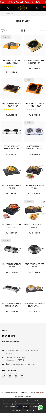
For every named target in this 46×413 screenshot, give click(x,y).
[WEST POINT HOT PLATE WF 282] (11, 249)
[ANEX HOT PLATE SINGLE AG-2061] (34, 170)
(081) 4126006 (19, 357)
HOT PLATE (9, 14)
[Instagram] (10, 375)
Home (2, 14)
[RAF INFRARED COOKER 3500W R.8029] (11, 88)
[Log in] (36, 8)
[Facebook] (4, 375)
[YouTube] (22, 375)
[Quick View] (20, 45)
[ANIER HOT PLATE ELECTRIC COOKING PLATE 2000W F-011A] (34, 131)
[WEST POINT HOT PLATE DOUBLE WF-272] (11, 288)
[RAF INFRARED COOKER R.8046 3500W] (34, 88)
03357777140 (19, 360)
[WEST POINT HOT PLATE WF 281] (34, 249)
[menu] (2, 8)
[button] (21, 30)
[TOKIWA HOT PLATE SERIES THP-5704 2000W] (11, 131)
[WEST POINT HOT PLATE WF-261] (11, 170)
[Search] (8, 8)
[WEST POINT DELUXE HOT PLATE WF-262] (34, 288)
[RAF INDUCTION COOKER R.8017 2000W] (34, 45)
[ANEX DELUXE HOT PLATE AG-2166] (11, 210)
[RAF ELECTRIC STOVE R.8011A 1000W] (11, 45)
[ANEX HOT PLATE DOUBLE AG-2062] (34, 210)
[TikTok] (16, 375)
